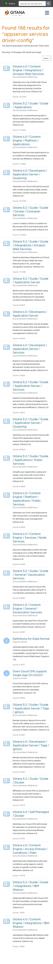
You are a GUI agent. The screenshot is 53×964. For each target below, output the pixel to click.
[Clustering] (6, 171)
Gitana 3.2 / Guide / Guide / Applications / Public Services (30, 459)
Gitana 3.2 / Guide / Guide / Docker (30, 780)
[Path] (6, 846)
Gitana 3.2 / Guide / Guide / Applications (30, 105)
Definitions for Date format (31, 639)
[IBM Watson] (6, 883)
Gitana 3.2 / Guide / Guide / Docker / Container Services (30, 211)
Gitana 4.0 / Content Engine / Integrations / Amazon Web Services (28, 70)
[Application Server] (6, 279)
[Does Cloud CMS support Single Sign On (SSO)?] (6, 672)
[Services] (6, 346)
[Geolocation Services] (6, 572)
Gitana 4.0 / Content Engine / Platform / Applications (27, 140)
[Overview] (6, 313)
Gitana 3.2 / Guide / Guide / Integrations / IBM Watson (30, 886)
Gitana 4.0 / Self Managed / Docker (31, 813)
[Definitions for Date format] (6, 640)
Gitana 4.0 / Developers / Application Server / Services (30, 348)
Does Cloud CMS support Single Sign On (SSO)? (30, 673)
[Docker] (6, 780)
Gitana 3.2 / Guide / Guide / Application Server (30, 280)
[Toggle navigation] (47, 13)
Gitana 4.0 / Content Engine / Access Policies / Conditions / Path (30, 849)
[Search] (48, 3)
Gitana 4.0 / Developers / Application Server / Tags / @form (31, 745)
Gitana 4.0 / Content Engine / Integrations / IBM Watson (31, 923)
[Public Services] (6, 457)
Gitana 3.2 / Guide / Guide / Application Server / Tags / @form (31, 708)
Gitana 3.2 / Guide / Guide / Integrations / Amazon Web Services (30, 245)
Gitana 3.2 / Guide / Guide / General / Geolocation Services (30, 574)
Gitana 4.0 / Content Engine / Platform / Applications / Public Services (27, 498)
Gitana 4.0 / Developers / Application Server (30, 313)
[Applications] (6, 104)
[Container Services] (6, 209)
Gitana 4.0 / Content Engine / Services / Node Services (29, 537)
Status (12, 3)
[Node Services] (6, 535)
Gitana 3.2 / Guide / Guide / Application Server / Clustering (30, 423)
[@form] (6, 705)
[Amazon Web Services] (6, 67)
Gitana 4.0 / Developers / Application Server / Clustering (30, 174)
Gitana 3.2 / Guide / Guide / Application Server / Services (30, 385)
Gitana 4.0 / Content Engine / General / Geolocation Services (27, 608)
